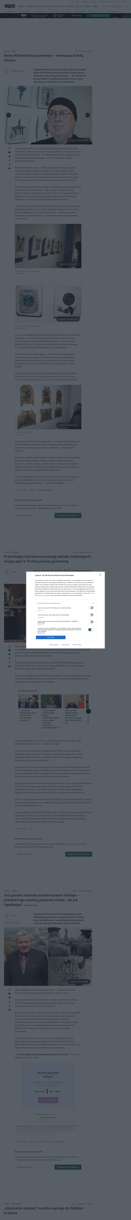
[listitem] (65, 603)
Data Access (65, 644)
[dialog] (65, 610)
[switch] (91, 607)
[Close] (101, 575)
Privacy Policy (77, 644)
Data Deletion (54, 644)
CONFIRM (51, 637)
